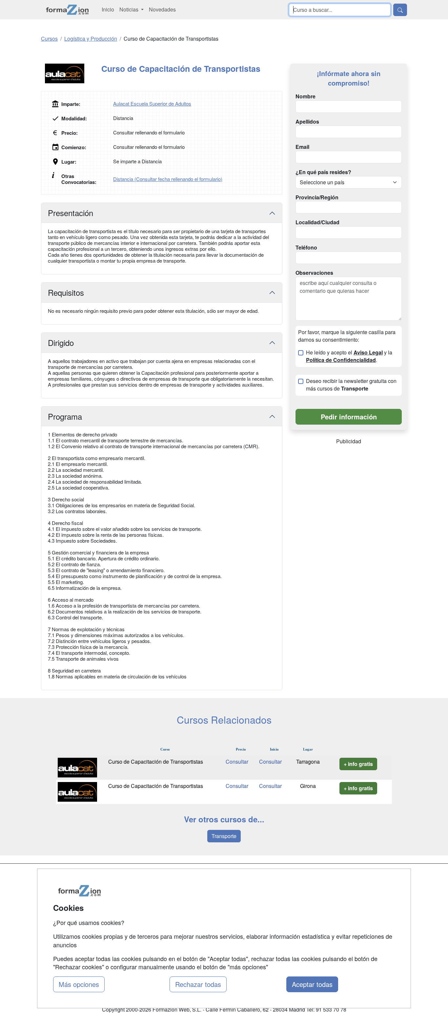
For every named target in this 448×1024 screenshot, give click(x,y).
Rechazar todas (198, 984)
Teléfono (306, 247)
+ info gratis (358, 764)
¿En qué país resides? (323, 172)
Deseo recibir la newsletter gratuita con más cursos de (351, 384)
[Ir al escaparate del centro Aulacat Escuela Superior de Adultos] (71, 73)
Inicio (108, 9)
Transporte (224, 836)
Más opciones (79, 984)
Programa (65, 416)
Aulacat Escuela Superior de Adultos (152, 103)
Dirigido (61, 342)
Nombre (305, 96)
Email (302, 147)
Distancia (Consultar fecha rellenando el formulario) (167, 178)
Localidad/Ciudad (317, 222)
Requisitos (66, 292)
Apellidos (307, 121)
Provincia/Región (316, 197)
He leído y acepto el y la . (349, 356)
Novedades (162, 9)
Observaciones (314, 272)
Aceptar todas (312, 984)
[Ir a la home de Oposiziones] (67, 10)
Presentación (70, 212)
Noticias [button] (129, 9)
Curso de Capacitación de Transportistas (155, 761)
